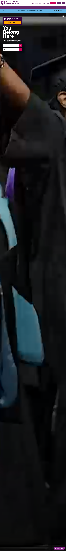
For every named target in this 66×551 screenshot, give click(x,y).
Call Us (59, 3)
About (49, 7)
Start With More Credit (43, 7)
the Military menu (34, 3)
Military (33, 3)
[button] (12, 45)
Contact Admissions (58, 10)
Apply (63, 3)
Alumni (40, 3)
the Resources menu (38, 7)
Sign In (63, 1)
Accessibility (58, 1)
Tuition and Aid (31, 7)
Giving (44, 3)
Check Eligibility (11, 22)
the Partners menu (49, 3)
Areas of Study (15, 7)
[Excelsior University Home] (10, 2)
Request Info (53, 3)
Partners (47, 3)
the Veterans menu (38, 3)
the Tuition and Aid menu (33, 7)
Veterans (36, 3)
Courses (20, 7)
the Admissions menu (27, 7)
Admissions (25, 7)
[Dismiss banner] (65, 9)
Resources (36, 7)
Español (52, 1)
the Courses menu (22, 7)
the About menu (50, 7)
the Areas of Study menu (17, 7)
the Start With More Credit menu (47, 7)
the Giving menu (45, 3)
